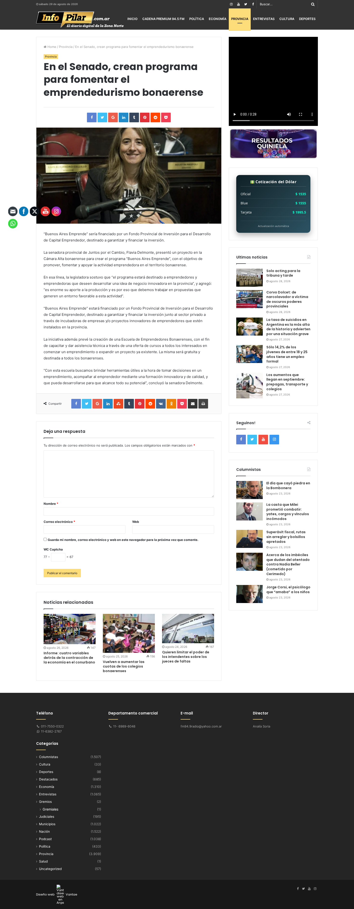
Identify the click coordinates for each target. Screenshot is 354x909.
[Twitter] (245, 4)
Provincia (239, 19)
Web (135, 522)
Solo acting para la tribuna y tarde (283, 273)
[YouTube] (238, 4)
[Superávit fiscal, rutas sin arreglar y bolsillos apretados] (249, 539)
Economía (217, 19)
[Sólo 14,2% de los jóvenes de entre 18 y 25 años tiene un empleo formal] (249, 354)
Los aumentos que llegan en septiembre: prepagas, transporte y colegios (287, 381)
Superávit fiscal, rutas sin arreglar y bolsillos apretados (286, 537)
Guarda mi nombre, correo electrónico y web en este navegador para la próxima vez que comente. (123, 540)
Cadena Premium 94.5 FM (163, 19)
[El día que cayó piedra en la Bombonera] (249, 490)
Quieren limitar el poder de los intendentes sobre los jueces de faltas (185, 657)
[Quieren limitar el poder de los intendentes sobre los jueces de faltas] (188, 628)
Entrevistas (264, 19)
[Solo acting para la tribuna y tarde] (249, 278)
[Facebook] (252, 4)
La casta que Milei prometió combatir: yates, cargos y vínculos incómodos (287, 511)
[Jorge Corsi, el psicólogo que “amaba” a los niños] (249, 594)
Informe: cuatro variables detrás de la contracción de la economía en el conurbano (69, 658)
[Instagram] (231, 4)
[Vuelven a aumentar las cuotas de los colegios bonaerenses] (129, 633)
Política (196, 19)
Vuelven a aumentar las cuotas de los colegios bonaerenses (123, 666)
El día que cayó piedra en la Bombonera (288, 485)
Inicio (132, 19)
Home (51, 47)
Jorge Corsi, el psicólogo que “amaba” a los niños (288, 589)
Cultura (286, 19)
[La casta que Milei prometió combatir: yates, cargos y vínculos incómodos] (249, 511)
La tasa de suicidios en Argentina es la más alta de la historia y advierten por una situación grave (288, 326)
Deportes (307, 19)
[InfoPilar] (80, 20)
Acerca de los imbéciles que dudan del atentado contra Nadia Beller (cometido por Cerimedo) (288, 564)
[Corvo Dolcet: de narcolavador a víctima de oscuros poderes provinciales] (249, 299)
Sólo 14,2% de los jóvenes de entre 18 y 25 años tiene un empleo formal (287, 354)
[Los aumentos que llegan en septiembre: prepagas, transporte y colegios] (249, 385)
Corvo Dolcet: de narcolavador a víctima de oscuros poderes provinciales (287, 299)
